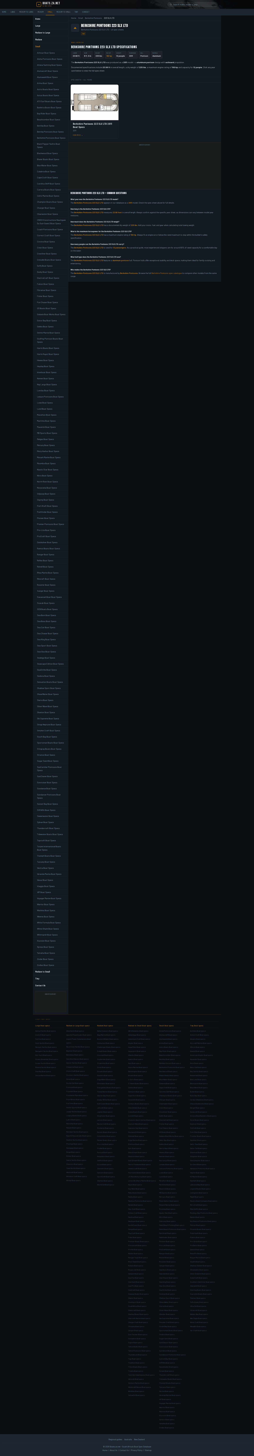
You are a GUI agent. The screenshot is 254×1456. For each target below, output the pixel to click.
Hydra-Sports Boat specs (76, 1107)
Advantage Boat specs (137, 1035)
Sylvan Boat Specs (45, 822)
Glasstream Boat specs (137, 1152)
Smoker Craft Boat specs (169, 1322)
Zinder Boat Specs (45, 959)
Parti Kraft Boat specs (167, 1233)
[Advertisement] (51, 1002)
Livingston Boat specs (199, 1193)
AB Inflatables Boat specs (138, 1031)
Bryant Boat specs (135, 1075)
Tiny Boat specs (196, 1025)
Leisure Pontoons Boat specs (171, 1168)
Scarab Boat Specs (46, 603)
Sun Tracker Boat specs (137, 1334)
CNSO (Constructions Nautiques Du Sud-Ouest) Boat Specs (51, 221)
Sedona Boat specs (167, 1294)
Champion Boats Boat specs (170, 1096)
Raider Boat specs (135, 1253)
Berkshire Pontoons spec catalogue (167, 273)
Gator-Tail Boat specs (198, 1148)
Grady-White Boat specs (107, 1100)
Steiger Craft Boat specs (138, 1322)
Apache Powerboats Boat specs (79, 1035)
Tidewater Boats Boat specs (170, 1379)
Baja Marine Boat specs (106, 1035)
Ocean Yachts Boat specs (45, 1063)
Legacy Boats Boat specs (76, 1115)
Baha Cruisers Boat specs (107, 1031)
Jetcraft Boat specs (105, 1108)
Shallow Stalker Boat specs (201, 1266)
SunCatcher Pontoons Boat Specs (49, 768)
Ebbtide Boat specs (136, 1136)
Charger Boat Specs (46, 208)
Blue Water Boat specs (168, 1079)
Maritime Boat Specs (46, 421)
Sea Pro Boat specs (136, 1286)
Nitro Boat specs (166, 1217)
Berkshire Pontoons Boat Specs (51, 138)
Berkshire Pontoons (93, 18)
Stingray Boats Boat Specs (49, 749)
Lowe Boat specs (166, 1173)
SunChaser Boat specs (168, 1342)
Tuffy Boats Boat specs (199, 1302)
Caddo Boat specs (135, 1087)
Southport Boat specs (137, 1302)
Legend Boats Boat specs (200, 1189)
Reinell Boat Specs (45, 566)
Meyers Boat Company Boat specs (203, 1201)
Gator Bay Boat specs (167, 1140)
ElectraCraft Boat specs (168, 1120)
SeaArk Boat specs (197, 1262)
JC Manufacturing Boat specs (140, 1177)
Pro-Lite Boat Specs (46, 530)
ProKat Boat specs (104, 1148)
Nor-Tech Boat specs (43, 1055)
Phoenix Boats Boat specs (200, 1229)
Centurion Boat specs (106, 1043)
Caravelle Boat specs (136, 1100)
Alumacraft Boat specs (168, 1035)
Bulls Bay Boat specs (198, 1096)
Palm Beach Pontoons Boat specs (172, 1229)
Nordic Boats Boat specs (107, 1132)
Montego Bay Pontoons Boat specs (204, 1213)
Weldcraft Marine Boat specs (139, 1387)
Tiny (76, 12)
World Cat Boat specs (105, 1185)
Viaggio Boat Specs (46, 886)
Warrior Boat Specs (46, 904)
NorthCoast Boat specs (137, 1225)
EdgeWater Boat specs (106, 1079)
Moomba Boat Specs (46, 463)
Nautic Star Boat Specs (47, 469)
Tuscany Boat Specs (46, 862)
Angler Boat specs (135, 1043)
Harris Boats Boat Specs (48, 348)
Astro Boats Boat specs (168, 1047)
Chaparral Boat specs (74, 1067)
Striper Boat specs (135, 1330)
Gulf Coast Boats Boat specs (108, 1104)
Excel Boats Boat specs (199, 1120)
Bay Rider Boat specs (167, 1051)
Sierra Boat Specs (45, 700)
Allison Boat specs (197, 1047)
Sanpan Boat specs (136, 1274)
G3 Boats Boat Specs (46, 308)
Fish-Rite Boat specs (198, 1132)
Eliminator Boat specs (106, 1083)
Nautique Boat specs (136, 1221)
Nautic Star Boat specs (168, 1213)
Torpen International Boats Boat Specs (49, 848)
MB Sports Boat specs (168, 1193)
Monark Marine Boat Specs (49, 457)
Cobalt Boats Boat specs (107, 1051)
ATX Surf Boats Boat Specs (49, 101)
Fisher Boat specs (166, 1124)
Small (50, 12)
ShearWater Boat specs (168, 1302)
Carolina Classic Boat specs (77, 1059)
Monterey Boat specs (105, 1128)
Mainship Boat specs (74, 1124)
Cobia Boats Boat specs (137, 1112)
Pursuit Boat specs (104, 1152)
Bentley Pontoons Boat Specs (50, 131)
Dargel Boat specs (197, 1108)
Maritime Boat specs (167, 1185)
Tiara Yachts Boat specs (75, 1168)
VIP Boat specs (165, 1399)
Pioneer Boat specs (167, 1241)
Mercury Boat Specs (46, 445)
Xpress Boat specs (166, 1419)
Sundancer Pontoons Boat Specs (49, 796)
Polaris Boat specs (197, 1237)
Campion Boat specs (136, 1092)
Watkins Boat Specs (46, 910)
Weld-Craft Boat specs (199, 1322)
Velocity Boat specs (136, 1379)
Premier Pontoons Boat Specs (50, 524)
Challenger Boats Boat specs (108, 1047)
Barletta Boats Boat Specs (49, 107)
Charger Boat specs (167, 1100)
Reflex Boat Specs (45, 560)
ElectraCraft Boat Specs (48, 278)
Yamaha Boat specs (167, 1423)
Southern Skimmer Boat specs (202, 1282)
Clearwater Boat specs (168, 1104)
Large (13, 12)
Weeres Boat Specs (45, 916)
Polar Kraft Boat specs (199, 1233)
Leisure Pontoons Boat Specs (50, 396)
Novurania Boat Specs (47, 487)
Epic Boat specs (134, 1148)
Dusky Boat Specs (45, 272)
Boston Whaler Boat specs (107, 1039)
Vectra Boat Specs (45, 868)
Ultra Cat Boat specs (198, 1306)
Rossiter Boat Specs (46, 585)
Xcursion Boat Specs (46, 940)
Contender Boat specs (106, 1059)
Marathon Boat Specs (46, 415)
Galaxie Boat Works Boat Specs (51, 314)
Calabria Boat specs (167, 1083)
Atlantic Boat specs (136, 1055)
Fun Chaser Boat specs (168, 1128)
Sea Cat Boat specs (167, 1274)
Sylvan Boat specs (166, 1371)
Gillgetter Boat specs (198, 1156)
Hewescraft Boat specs (137, 1168)
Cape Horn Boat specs (137, 1096)
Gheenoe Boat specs (198, 1152)
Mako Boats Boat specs (137, 1193)
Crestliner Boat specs (168, 1112)
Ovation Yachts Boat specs (76, 1140)
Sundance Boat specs (168, 1351)
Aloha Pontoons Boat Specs (49, 59)
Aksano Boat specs (197, 1039)
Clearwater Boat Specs (47, 214)
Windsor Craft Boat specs (76, 1176)
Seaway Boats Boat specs (138, 1294)
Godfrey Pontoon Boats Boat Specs (50, 340)
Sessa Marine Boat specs (45, 1075)
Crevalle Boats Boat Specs (49, 259)
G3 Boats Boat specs (167, 1132)
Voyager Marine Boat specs (170, 1403)
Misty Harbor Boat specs (169, 1201)
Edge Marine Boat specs (137, 1140)
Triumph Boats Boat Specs (49, 856)
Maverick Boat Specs (46, 427)
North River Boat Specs (47, 481)
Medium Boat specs (105, 1025)
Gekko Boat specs (166, 1144)
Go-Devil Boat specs (198, 1164)
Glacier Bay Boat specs (106, 1096)
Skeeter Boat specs (167, 1314)
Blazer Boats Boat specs (169, 1075)
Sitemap (148, 1450)
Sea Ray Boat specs (43, 1071)
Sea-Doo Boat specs (167, 1286)
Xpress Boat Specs (45, 947)
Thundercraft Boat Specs (48, 828)
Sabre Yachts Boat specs (76, 1160)
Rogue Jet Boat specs (137, 1270)
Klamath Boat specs (198, 1181)
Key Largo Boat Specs (47, 384)
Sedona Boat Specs (46, 676)
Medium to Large (26, 12)
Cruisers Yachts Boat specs (77, 1075)
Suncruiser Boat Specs (47, 782)
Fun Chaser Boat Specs (47, 302)
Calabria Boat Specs (46, 171)
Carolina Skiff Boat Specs (48, 183)
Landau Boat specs (166, 1164)
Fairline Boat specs (43, 1039)
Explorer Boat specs (198, 1124)
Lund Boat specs (166, 1177)
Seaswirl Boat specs (105, 1168)
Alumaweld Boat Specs (47, 77)
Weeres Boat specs (167, 1411)
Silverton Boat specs (74, 1164)
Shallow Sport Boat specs (169, 1298)
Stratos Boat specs (167, 1334)
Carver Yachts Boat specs (76, 1063)
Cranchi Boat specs (43, 1035)
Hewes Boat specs (166, 1152)
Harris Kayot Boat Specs (48, 354)
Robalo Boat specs (135, 1266)
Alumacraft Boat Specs (47, 71)
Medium (41, 12)
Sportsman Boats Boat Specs (50, 742)
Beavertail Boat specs (199, 1075)
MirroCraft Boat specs (199, 1205)
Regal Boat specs (73, 1152)
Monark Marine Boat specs (169, 1205)
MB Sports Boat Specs (47, 433)
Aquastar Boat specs (198, 1059)
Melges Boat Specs (45, 439)
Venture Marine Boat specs (138, 1383)
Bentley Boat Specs (45, 125)
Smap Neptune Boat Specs (49, 724)
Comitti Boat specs (135, 1116)
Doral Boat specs (73, 1079)
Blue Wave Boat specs (199, 1087)
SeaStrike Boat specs (168, 1290)
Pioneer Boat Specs (46, 518)
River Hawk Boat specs (137, 1262)
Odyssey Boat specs (167, 1221)
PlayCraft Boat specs (136, 1233)
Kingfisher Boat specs (106, 1116)
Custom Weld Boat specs (138, 1124)
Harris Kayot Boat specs (168, 1148)
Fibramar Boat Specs (46, 290)
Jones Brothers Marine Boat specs (142, 1181)
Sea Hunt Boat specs (136, 1282)
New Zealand (139, 1439)
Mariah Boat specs (135, 1205)
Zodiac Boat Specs (45, 965)
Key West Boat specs (136, 1189)
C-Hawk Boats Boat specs (138, 1083)
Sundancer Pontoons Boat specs (172, 1355)
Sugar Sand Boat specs (168, 1338)
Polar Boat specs (135, 1237)
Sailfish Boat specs (105, 1160)
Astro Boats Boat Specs (48, 89)
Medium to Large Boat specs (78, 1025)
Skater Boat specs (135, 1298)
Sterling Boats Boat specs (200, 1290)
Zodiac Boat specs (166, 1428)
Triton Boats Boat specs (137, 1367)
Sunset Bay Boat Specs (47, 804)
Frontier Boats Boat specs (200, 1136)
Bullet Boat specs (197, 1092)
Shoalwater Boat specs (199, 1270)
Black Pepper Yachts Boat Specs (48, 145)
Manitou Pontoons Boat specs (140, 1201)
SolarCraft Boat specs (199, 1278)
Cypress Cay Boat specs (138, 1128)
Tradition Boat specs (136, 1363)
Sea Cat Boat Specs (46, 627)
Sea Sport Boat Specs (47, 645)
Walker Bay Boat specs (199, 1314)
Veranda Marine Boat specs (170, 1395)
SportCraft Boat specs (106, 1177)
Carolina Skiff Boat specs (169, 1092)
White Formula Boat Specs (49, 922)
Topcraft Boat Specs (46, 840)
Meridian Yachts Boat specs (77, 1132)
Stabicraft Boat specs (137, 1310)
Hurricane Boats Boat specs (139, 1173)
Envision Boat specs (136, 1144)
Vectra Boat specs (166, 1391)
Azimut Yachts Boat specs (45, 1031)
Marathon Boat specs (167, 1181)
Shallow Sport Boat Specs (49, 688)
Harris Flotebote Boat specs (139, 1164)
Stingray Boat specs (136, 1326)
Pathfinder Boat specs (168, 1237)
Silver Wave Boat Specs (47, 706)
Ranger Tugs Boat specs (138, 1257)
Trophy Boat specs (135, 1371)
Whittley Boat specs (136, 1391)
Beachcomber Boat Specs (48, 119)
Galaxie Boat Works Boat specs (171, 1136)
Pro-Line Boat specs (105, 1144)
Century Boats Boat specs (138, 1104)
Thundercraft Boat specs (169, 1375)
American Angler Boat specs (201, 1055)
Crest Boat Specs (45, 247)
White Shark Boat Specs (48, 928)
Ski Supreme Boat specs (169, 1318)
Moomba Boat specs (167, 1209)
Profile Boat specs (135, 1249)
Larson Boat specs (104, 1120)
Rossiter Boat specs (167, 1262)
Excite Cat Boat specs (75, 1083)
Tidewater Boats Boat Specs (50, 834)
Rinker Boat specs (73, 1156)
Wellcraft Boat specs (74, 1172)
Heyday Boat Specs (45, 366)
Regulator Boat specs (106, 1156)
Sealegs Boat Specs (46, 657)
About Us (113, 1450)
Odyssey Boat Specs (46, 493)
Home (4, 12)
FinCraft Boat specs (198, 1128)
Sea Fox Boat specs (136, 1278)
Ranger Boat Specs (45, 554)
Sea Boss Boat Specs (46, 621)
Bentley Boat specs (167, 1059)
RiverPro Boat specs (198, 1253)
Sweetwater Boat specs (168, 1367)
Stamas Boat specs (105, 1181)
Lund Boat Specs (44, 409)
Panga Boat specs (135, 1229)
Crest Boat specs (166, 1108)
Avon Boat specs (196, 1063)
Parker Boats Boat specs (107, 1140)
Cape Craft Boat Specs (47, 177)
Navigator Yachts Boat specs (46, 1051)
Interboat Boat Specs (46, 372)
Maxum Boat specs (73, 1128)
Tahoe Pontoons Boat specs (139, 1351)
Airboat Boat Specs (46, 52)
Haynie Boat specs (197, 1173)
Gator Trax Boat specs (199, 1144)
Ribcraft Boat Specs (46, 579)
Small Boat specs (166, 1025)
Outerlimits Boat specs (106, 1136)
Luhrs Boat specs (73, 1120)
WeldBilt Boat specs (198, 1326)
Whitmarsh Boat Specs (47, 934)
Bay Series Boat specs (199, 1071)
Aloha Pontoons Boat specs (170, 1031)
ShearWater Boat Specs (48, 694)
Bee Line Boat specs (198, 1079)
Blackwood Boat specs (168, 1071)
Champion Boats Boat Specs (50, 202)
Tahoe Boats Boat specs (138, 1347)
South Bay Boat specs (168, 1326)
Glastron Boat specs (136, 1156)
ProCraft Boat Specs (46, 536)
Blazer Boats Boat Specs (48, 159)
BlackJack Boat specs (199, 1083)
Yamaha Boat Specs (46, 953)
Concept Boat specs (105, 1055)
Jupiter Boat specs (104, 1112)
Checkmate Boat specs (137, 1108)
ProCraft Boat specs (167, 1249)
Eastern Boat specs (105, 1075)
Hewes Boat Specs (45, 360)
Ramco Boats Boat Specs (48, 548)
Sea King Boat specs (167, 1282)
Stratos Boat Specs (46, 755)
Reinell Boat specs (166, 1257)
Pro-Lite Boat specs (167, 1245)
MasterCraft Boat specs (106, 1124)
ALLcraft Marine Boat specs (201, 1043)
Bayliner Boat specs (74, 1051)
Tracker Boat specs (198, 1298)
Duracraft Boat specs (198, 1112)
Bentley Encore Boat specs (170, 1063)
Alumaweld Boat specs (168, 1039)
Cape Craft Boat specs (168, 1087)
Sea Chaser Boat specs (168, 1278)
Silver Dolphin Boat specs (200, 1274)
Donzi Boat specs (104, 1067)
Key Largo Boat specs (168, 1160)
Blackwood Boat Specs (47, 153)
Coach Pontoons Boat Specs (50, 229)
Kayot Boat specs (135, 1185)
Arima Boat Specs (45, 83)
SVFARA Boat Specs (46, 810)
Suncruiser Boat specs (168, 1347)
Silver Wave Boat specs (168, 1310)
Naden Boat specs (197, 1217)
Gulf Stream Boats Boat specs (140, 1160)
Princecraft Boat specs (137, 1245)
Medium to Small (64, 12)
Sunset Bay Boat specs (168, 1359)
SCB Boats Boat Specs (47, 609)
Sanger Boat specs (166, 1266)
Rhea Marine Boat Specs (48, 572)
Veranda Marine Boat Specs (49, 874)
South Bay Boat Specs (47, 736)
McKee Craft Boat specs (137, 1213)
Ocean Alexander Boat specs (46, 1059)
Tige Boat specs (134, 1359)
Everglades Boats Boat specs (109, 1087)
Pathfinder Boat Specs (47, 512)
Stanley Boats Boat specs (138, 1314)
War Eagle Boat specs (198, 1318)
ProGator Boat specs (198, 1245)
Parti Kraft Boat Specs (47, 506)
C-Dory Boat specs (135, 1079)
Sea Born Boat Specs (46, 615)
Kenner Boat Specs (45, 378)
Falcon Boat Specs (45, 284)
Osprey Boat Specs (45, 499)
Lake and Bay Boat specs (200, 1185)
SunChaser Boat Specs (47, 776)
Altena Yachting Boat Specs (49, 65)
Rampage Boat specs (74, 1148)
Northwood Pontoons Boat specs (203, 1221)
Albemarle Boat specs (75, 1031)
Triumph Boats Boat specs (169, 1383)
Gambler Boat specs (198, 1140)
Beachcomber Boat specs (169, 1055)
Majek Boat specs (197, 1197)
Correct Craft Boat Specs (48, 235)
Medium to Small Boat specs (140, 1025)
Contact (85, 12)
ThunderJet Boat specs (137, 1355)
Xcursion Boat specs (167, 1415)
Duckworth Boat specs (137, 1132)
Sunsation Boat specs (137, 1338)
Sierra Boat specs (166, 1306)
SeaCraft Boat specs (136, 1290)
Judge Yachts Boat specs (76, 1112)
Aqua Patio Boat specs (137, 1047)
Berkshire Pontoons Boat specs (172, 1067)
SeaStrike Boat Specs (47, 670)
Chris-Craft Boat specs (75, 1071)
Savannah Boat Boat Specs (49, 597)
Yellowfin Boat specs (136, 1395)
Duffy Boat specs (166, 1116)
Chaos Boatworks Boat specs (202, 1104)
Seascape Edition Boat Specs (50, 663)
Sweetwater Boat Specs (48, 816)
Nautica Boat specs (136, 1217)
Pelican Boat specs (197, 1225)
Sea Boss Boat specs (167, 1270)
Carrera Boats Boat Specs (49, 189)
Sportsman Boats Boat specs (171, 1330)
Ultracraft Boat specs (198, 1310)
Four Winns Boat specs (75, 1099)
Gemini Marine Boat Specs (48, 332)
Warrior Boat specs (167, 1407)
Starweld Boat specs (198, 1286)
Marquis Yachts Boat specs (46, 1047)
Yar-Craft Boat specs (198, 1330)
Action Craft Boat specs (199, 1035)
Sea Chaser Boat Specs (47, 633)
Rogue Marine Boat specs (200, 1257)
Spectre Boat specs (105, 1173)
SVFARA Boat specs (167, 1363)
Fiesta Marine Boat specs (107, 1092)
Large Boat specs (42, 1025)
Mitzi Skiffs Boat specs (199, 1209)
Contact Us (40, 985)
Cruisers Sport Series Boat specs (141, 1120)
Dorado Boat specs (104, 1071)
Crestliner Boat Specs (47, 253)
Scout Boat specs (104, 1164)
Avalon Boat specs (135, 1059)
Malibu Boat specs (135, 1197)
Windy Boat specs (73, 1180)
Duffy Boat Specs (44, 266)
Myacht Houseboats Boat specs (78, 1136)
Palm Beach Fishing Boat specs (171, 1225)
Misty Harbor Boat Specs (48, 451)
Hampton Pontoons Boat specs (202, 1168)
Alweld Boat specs (197, 1051)
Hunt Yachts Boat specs (44, 1043)
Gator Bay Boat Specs (47, 320)
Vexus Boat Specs (45, 880)
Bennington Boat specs (137, 1071)
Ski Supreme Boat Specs (48, 718)
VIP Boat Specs (44, 892)
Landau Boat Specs (46, 390)
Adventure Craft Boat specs (139, 1039)
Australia (128, 1439)
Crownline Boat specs (106, 1063)
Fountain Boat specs (74, 1091)
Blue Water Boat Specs (47, 165)
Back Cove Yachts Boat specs (78, 1047)
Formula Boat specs (74, 1087)
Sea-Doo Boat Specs (46, 651)
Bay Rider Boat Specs (46, 113)
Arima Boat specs (166, 1043)
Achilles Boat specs (198, 1031)
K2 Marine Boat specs (198, 1177)
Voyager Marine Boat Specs (49, 898)
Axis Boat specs (134, 1063)
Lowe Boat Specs (45, 402)
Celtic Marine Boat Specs (48, 196)
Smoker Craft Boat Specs (48, 730)
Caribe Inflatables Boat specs (201, 1100)
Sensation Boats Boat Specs (50, 682)
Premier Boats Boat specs (138, 1241)
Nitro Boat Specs (44, 475)
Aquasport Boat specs (137, 1051)
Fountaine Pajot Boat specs (77, 1095)
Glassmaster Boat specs (200, 1160)
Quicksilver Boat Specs (47, 542)
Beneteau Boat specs (74, 1055)
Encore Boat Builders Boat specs (203, 1116)
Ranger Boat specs (166, 1253)
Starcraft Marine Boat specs (139, 1318)
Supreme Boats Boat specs (201, 1294)
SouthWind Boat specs (137, 1306)
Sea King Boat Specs (46, 639)
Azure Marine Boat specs (138, 1067)
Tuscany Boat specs (167, 1387)
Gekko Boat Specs (45, 326)
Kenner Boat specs (166, 1156)
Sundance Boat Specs (47, 788)
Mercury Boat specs (167, 1197)
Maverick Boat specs (167, 1189)
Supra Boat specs (135, 1342)
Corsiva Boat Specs (46, 241)
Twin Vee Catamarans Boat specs (141, 1375)
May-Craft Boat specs (136, 1209)
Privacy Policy (136, 1450)
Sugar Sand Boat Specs (48, 761)
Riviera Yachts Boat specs (45, 1067)
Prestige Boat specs (74, 1144)
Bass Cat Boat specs (198, 1067)
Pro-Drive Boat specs (198, 1241)
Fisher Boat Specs (45, 296)
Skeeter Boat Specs (46, 712)
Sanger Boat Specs (45, 591)
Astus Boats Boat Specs (48, 95)
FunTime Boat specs (74, 1103)
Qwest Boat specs (197, 1249)
